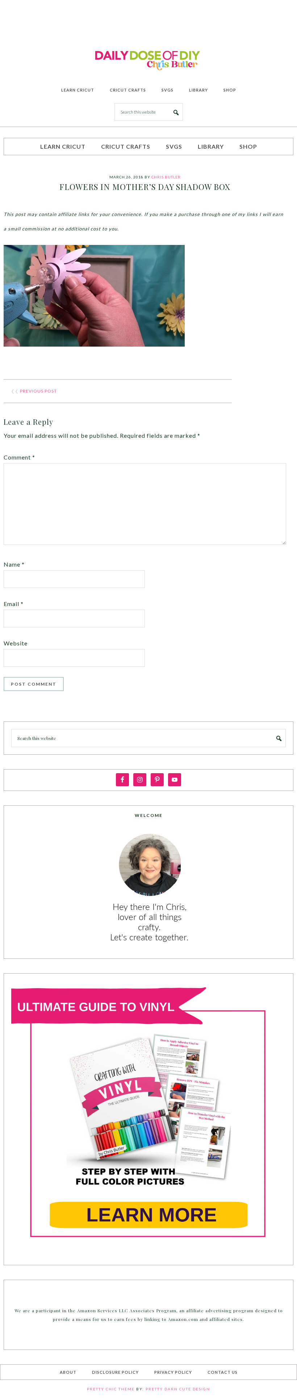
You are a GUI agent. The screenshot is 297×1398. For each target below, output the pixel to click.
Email (14, 603)
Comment (19, 457)
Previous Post (38, 391)
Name (14, 564)
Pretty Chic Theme (111, 1389)
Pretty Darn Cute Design (178, 1389)
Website (16, 643)
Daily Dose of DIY (148, 59)
